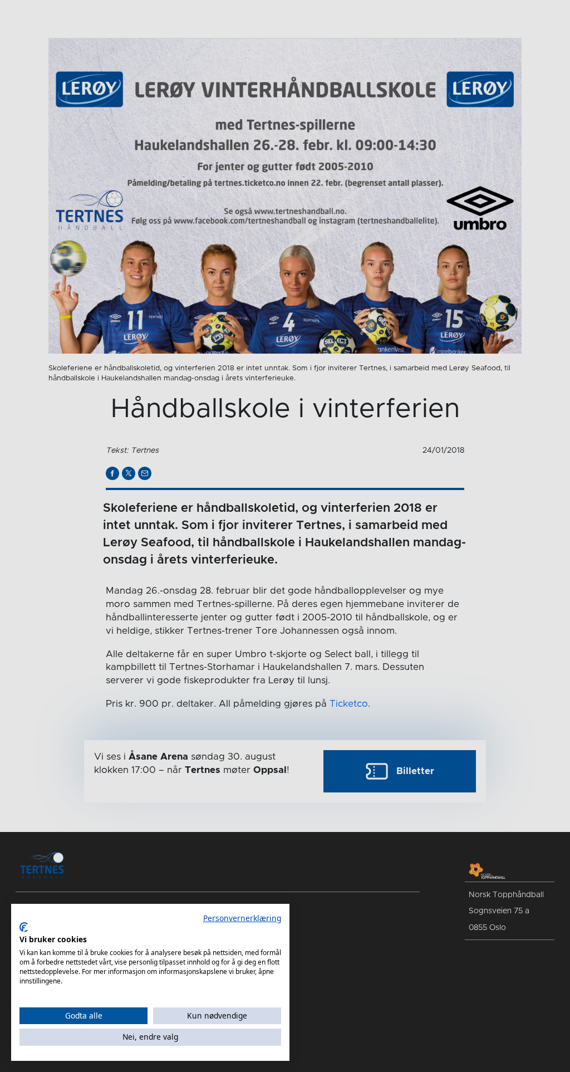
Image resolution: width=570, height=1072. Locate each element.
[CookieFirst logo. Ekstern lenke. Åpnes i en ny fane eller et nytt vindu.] (23, 927)
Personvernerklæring (242, 918)
